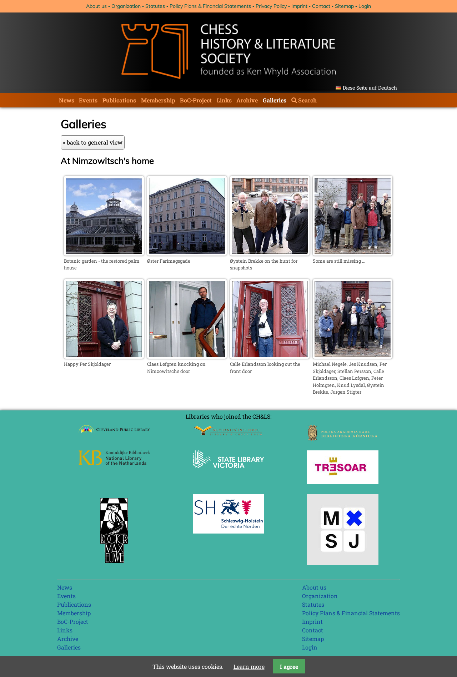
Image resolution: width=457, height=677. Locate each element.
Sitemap (344, 6)
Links (224, 100)
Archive (247, 100)
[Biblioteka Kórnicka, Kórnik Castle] (342, 438)
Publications (119, 100)
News (66, 100)
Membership (158, 100)
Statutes (155, 6)
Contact (321, 6)
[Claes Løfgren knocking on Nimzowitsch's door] (187, 356)
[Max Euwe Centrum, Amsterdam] (114, 565)
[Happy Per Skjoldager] (104, 356)
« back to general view (92, 142)
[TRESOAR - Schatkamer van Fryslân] (342, 482)
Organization (126, 6)
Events (88, 100)
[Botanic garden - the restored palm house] (104, 253)
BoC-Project (196, 100)
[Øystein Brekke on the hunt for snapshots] (270, 253)
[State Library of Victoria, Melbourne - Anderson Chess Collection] (228, 472)
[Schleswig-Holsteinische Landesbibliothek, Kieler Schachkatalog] (228, 531)
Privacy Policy (271, 6)
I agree (289, 666)
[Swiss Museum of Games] (342, 563)
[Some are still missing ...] (352, 253)
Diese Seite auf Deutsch (370, 87)
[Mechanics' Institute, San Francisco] (228, 433)
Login (364, 6)
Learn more (249, 666)
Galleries (274, 100)
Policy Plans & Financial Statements (210, 6)
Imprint (299, 6)
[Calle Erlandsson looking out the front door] (270, 356)
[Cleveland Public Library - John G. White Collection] (114, 434)
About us (96, 6)
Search (307, 100)
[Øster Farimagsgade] (187, 253)
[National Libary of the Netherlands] (114, 462)
